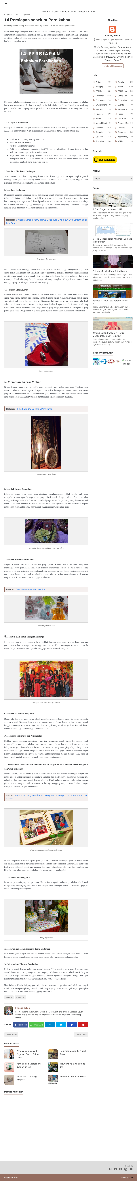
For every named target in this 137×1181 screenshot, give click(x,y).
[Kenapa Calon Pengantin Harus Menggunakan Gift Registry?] (113, 329)
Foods (120, 114)
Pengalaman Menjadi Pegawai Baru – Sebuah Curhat (28, 1054)
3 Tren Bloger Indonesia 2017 (107, 209)
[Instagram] (126, 1169)
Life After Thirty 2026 (124, 118)
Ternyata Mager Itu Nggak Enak (73, 1053)
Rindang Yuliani (22, 1008)
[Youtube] (131, 1169)
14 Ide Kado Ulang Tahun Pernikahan (34, 409)
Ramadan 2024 (123, 132)
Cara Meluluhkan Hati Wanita (30, 589)
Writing (121, 141)
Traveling (100, 141)
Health (98, 118)
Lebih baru (11, 1034)
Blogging (100, 86)
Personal (21, 997)
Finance (99, 114)
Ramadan (100, 132)
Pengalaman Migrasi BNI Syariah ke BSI (28, 1065)
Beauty (121, 82)
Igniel (131, 1177)
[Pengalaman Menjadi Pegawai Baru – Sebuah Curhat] (9, 1054)
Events (121, 105)
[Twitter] (61, 1024)
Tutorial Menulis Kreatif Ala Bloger (110, 271)
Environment (101, 105)
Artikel (9, 997)
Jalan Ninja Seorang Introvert (26, 1078)
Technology (123, 137)
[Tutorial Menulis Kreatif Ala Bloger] (113, 267)
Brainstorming (101, 96)
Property (121, 127)
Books (120, 86)
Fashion (99, 109)
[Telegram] (50, 1024)
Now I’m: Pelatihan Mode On (72, 1065)
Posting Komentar (67, 25)
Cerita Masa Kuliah (123, 96)
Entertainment (123, 100)
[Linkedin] (72, 1024)
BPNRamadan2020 (123, 91)
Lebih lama (81, 1034)
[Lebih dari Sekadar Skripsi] (53, 1080)
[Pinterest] (83, 1024)
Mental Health (102, 123)
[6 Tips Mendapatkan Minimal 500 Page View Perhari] (113, 235)
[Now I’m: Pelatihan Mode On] (53, 1067)
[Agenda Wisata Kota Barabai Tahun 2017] (113, 297)
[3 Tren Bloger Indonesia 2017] (113, 205)
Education (100, 100)
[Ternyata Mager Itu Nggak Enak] (53, 1054)
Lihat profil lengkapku (113, 66)
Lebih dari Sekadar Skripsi (73, 1076)
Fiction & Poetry (123, 109)
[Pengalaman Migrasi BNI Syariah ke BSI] (9, 1067)
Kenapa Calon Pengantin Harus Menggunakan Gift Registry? (108, 334)
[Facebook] (110, 1169)
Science (99, 137)
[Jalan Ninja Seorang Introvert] (9, 1080)
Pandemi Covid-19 (123, 123)
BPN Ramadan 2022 (101, 91)
